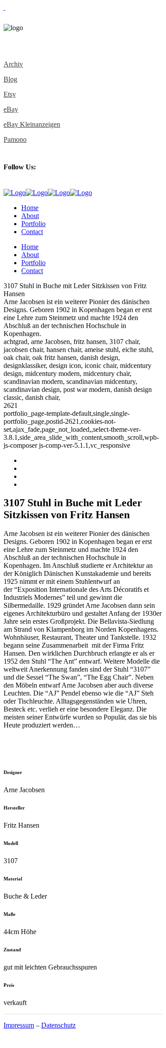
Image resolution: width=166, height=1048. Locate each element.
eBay (11, 109)
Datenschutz (58, 1025)
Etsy (10, 94)
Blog (10, 79)
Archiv (13, 64)
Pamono (15, 139)
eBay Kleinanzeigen (32, 124)
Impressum (19, 1025)
